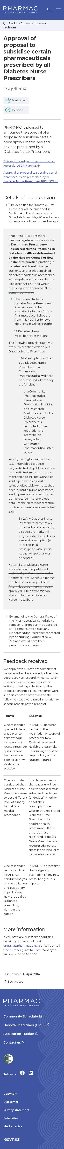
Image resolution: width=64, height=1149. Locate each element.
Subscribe (10, 1118)
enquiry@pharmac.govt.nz (21, 945)
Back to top (16, 981)
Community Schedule (20, 1016)
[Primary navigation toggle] (58, 10)
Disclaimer (10, 1102)
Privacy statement (16, 1110)
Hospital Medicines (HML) (24, 1025)
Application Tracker (18, 1034)
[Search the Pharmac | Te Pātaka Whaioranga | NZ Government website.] (49, 10)
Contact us (12, 1042)
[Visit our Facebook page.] (22, 1073)
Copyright (10, 1093)
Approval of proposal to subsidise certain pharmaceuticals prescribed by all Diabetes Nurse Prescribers (31, 177)
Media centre (12, 1126)
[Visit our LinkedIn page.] (31, 1073)
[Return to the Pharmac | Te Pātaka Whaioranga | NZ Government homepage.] (20, 10)
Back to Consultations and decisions (24, 25)
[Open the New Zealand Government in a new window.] (32, 1140)
